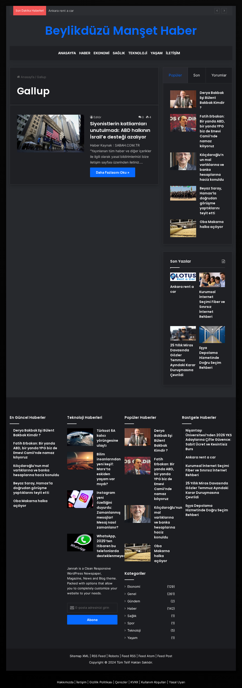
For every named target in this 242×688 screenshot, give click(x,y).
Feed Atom (146, 656)
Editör (97, 117)
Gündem (133, 601)
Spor (130, 623)
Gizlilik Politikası (100, 682)
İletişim (173, 53)
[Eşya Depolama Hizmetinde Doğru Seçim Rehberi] (212, 334)
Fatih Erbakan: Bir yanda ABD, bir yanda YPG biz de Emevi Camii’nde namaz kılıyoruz (212, 131)
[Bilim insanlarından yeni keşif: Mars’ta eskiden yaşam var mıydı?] (80, 461)
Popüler (175, 75)
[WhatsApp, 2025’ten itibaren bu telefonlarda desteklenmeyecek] (80, 542)
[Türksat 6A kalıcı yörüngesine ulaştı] (80, 437)
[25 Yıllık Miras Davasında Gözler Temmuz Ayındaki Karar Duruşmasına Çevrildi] (183, 333)
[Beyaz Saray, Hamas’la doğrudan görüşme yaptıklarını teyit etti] (183, 193)
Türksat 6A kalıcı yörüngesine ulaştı (107, 438)
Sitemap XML (79, 656)
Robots (113, 656)
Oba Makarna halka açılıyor (212, 224)
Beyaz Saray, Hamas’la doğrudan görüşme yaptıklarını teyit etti (211, 200)
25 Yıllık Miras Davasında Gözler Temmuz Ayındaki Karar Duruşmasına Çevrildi (182, 360)
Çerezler (121, 682)
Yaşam (157, 53)
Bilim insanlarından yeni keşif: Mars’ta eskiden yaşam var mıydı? (109, 469)
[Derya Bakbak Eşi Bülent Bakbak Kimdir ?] (183, 99)
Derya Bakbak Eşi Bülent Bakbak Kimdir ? (212, 100)
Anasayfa (67, 53)
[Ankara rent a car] (183, 277)
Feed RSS (129, 656)
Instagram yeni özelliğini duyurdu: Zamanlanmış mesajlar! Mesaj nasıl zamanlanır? (109, 510)
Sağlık (119, 53)
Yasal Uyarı (177, 682)
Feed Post (164, 656)
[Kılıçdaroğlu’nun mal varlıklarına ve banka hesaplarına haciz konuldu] (183, 161)
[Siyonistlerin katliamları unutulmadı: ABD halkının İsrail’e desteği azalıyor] (50, 133)
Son (196, 75)
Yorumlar (219, 75)
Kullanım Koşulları (153, 682)
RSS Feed (99, 656)
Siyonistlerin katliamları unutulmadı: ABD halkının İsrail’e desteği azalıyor (120, 130)
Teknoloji (137, 53)
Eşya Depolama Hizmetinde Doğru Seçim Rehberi (210, 357)
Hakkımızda (65, 682)
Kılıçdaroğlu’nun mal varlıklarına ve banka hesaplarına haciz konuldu (168, 522)
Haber (84, 53)
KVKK (134, 682)
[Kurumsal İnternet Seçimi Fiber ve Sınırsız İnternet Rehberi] (212, 280)
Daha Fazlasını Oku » (112, 172)
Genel (131, 594)
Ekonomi (101, 53)
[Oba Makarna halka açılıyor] (183, 228)
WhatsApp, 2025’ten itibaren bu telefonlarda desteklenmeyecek (113, 546)
